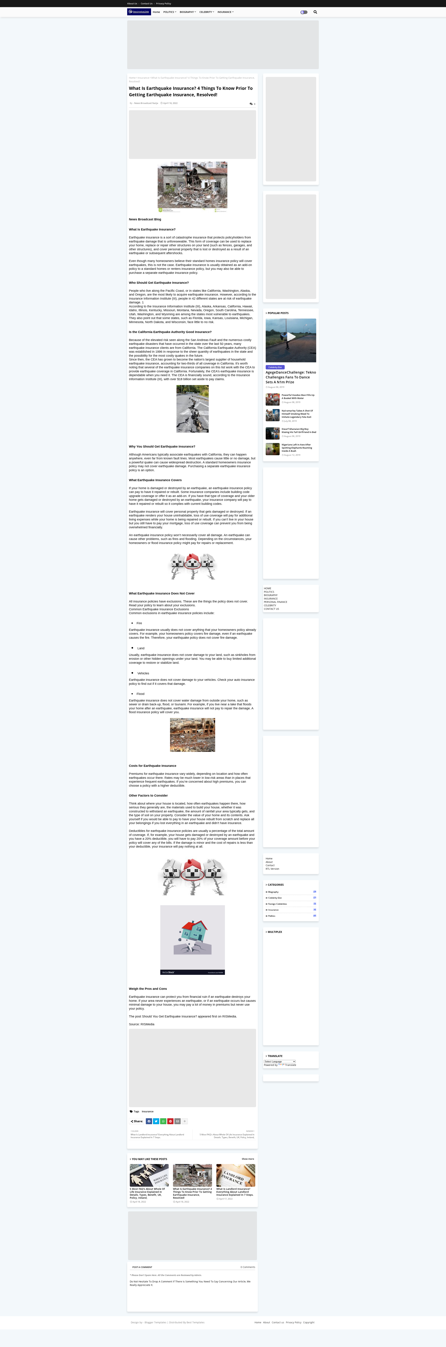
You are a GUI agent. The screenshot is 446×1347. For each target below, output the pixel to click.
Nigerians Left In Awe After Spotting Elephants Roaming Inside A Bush (297, 447)
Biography (292, 891)
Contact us (147, 3)
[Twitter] (156, 1121)
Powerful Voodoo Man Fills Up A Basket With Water (298, 396)
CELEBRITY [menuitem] (270, 605)
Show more (248, 1158)
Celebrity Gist (292, 897)
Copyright (308, 1322)
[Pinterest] (170, 1121)
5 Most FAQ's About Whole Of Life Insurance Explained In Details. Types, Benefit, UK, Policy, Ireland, (147, 1193)
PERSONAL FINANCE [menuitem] (275, 602)
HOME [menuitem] (267, 588)
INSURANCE (224, 12)
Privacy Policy (163, 3)
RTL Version (272, 868)
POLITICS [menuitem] (269, 591)
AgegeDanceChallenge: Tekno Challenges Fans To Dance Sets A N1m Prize (291, 377)
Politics (292, 915)
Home (156, 12)
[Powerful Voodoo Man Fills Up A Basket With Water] (273, 399)
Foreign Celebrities (292, 903)
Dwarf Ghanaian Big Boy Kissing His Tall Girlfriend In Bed (299, 430)
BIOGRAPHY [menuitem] (271, 595)
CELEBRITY (205, 12)
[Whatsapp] (163, 1121)
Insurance (143, 77)
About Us (132, 3)
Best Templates (196, 1322)
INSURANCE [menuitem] (271, 598)
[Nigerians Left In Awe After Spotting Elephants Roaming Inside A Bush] (273, 449)
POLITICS (168, 12)
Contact (270, 865)
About (269, 862)
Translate (290, 1065)
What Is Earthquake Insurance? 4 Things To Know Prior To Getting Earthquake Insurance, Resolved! (192, 1193)
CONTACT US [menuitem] (271, 608)
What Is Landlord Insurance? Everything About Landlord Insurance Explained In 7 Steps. (234, 1191)
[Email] (177, 1121)
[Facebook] (149, 1121)
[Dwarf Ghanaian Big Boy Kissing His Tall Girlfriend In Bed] (273, 433)
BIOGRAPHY (187, 12)
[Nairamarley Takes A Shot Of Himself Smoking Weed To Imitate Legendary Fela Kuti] (273, 415)
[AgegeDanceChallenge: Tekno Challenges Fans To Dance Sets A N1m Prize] (291, 341)
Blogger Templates (155, 1322)
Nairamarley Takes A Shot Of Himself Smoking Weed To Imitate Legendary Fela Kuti (297, 413)
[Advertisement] (223, 44)
